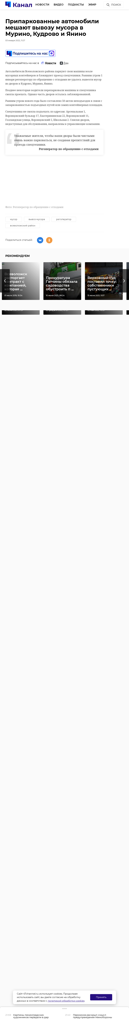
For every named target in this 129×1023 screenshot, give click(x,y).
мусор (13, 219)
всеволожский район (22, 225)
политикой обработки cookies (66, 1000)
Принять (101, 997)
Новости (42, 4)
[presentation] (5, 281)
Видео (59, 4)
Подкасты (76, 4)
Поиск (116, 4)
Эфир (92, 4)
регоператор (63, 219)
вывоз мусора (37, 219)
